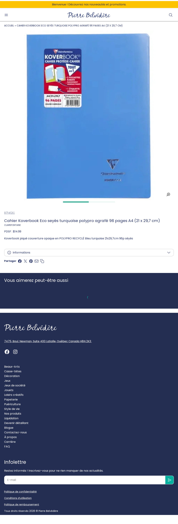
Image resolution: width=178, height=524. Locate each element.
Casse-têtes (12, 371)
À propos (10, 437)
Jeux (7, 381)
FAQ (7, 446)
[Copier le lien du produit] (42, 261)
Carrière (10, 442)
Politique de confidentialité (20, 491)
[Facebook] (7, 352)
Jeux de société (14, 385)
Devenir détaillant (16, 423)
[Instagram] (15, 352)
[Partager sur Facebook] (20, 261)
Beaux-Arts (12, 367)
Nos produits (12, 414)
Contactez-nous (15, 432)
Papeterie (11, 399)
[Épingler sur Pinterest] (31, 261)
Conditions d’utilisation (18, 498)
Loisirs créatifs (13, 395)
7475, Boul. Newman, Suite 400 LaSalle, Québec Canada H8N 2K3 (48, 341)
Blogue (8, 428)
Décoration (12, 376)
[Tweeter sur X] (25, 261)
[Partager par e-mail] (36, 261)
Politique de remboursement (21, 504)
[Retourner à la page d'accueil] (30, 327)
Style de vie (12, 409)
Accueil (9, 25)
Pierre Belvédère (48, 511)
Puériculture (12, 404)
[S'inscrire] (169, 480)
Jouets (8, 390)
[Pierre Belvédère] (89, 15)
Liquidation (11, 418)
